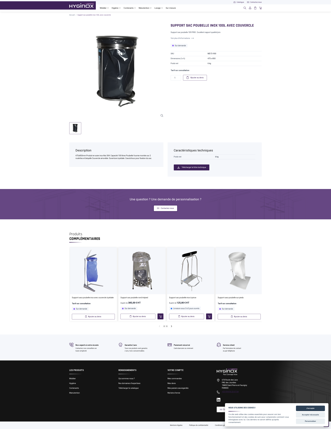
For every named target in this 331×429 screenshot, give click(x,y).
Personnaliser (310, 421)
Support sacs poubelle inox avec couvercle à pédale (93, 298)
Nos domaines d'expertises (129, 383)
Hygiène (72, 383)
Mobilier (72, 378)
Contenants (74, 388)
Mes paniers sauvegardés (178, 388)
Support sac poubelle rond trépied (134, 298)
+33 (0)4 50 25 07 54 (230, 392)
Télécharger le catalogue (128, 388)
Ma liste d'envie (174, 393)
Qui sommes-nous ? (126, 378)
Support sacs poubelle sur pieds (231, 298)
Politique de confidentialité (198, 425)
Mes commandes (175, 378)
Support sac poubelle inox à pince (182, 298)
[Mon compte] (250, 8)
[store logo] (81, 5)
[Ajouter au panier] (160, 316)
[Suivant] (171, 326)
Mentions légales (176, 425)
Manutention (74, 393)
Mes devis (172, 383)
